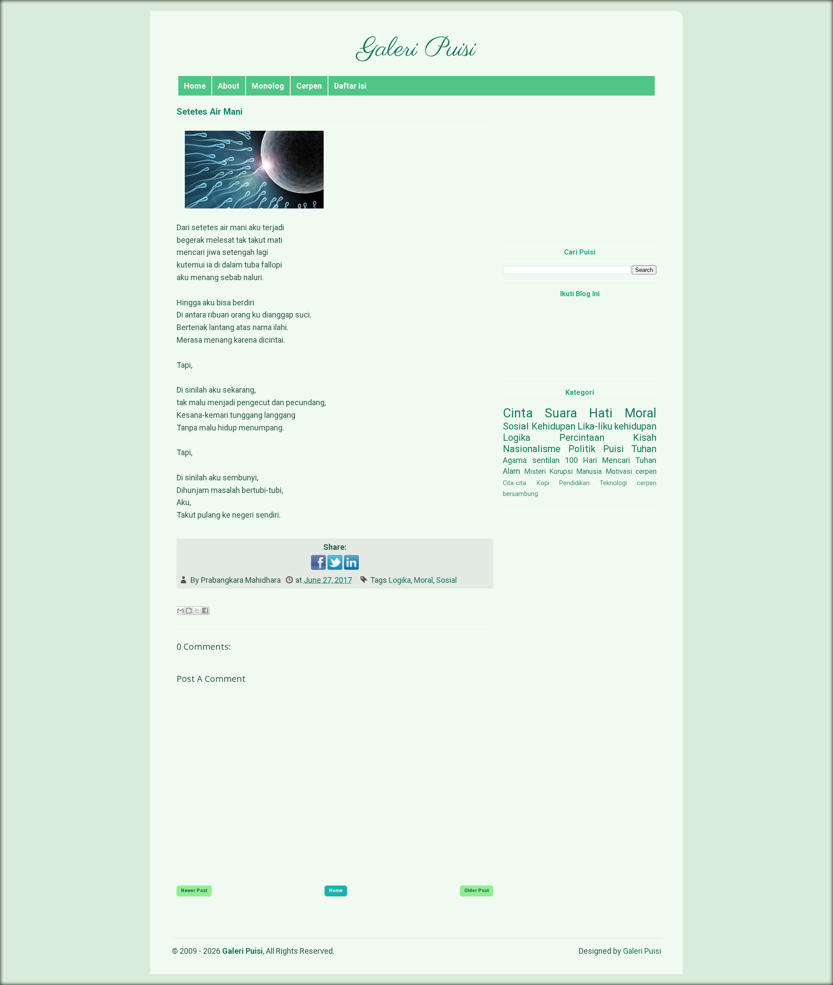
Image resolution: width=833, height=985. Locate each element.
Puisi (613, 448)
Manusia (589, 471)
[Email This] (180, 610)
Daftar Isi (350, 85)
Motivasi (619, 471)
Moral (423, 580)
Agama (515, 460)
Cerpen (309, 85)
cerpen (646, 471)
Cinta (518, 413)
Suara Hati (579, 413)
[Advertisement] (579, 174)
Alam (511, 471)
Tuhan (643, 448)
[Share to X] (197, 610)
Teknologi (613, 483)
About (228, 85)
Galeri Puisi (416, 49)
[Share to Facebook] (205, 610)
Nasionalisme (532, 448)
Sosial (446, 580)
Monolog (268, 85)
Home (195, 85)
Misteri (535, 471)
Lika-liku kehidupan (616, 426)
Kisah (644, 437)
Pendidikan (574, 483)
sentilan (546, 460)
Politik (581, 448)
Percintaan (581, 437)
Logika (400, 580)
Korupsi (561, 471)
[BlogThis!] (188, 610)
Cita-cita (514, 483)
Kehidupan (553, 426)
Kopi (543, 483)
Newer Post (194, 890)
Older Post (476, 890)
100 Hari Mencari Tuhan (610, 460)
